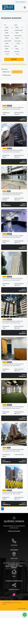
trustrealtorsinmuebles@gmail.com (14, 580)
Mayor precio (7, 75)
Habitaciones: (7, 46)
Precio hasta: (17, 51)
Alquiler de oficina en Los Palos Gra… (12, 278)
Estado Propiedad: (7, 40)
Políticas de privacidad (14, 531)
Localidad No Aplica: (18, 30)
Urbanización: (7, 35)
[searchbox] (15, 46)
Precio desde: (7, 51)
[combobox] (9, 27)
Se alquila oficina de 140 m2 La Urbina (12, 235)
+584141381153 (14, 549)
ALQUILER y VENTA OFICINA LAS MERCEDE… (12, 492)
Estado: (15, 24)
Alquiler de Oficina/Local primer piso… (13, 107)
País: (5, 24)
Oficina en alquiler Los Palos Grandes (13, 406)
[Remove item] (16, 43)
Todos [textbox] (6, 27)
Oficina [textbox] (17, 38)
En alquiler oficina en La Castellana (12, 321)
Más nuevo (7, 71)
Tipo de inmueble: (18, 35)
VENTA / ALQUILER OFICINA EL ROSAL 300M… (13, 449)
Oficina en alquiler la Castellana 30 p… (13, 364)
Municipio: (6, 30)
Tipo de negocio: (17, 40)
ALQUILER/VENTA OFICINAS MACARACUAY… (12, 193)
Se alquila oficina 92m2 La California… (13, 150)
